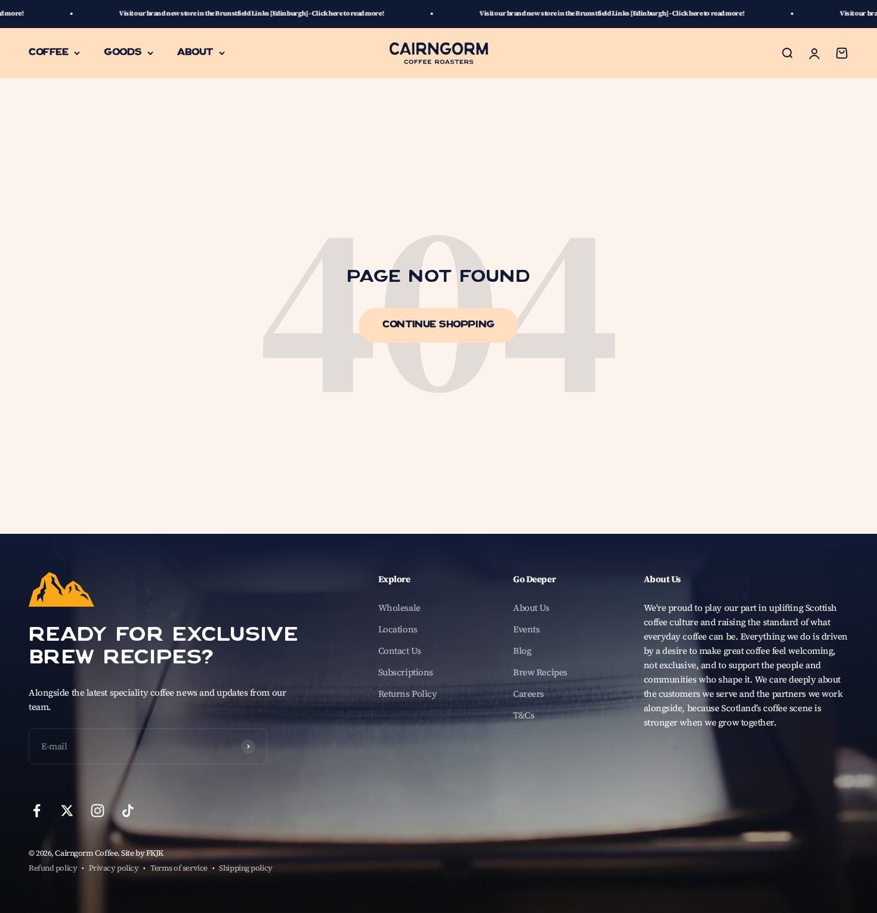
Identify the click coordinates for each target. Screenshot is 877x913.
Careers (528, 693)
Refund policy (53, 868)
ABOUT (195, 52)
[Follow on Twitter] (67, 811)
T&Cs (523, 715)
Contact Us (399, 650)
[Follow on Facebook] (37, 811)
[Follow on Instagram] (97, 811)
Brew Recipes (540, 672)
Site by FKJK (142, 853)
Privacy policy (114, 868)
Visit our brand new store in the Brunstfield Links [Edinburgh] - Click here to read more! (202, 13)
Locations (398, 629)
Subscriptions (405, 672)
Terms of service (179, 868)
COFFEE (48, 52)
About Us (531, 607)
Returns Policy (407, 693)
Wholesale (399, 607)
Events (526, 629)
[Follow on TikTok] (128, 811)
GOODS (122, 52)
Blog (522, 650)
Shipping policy (245, 868)
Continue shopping (438, 325)
